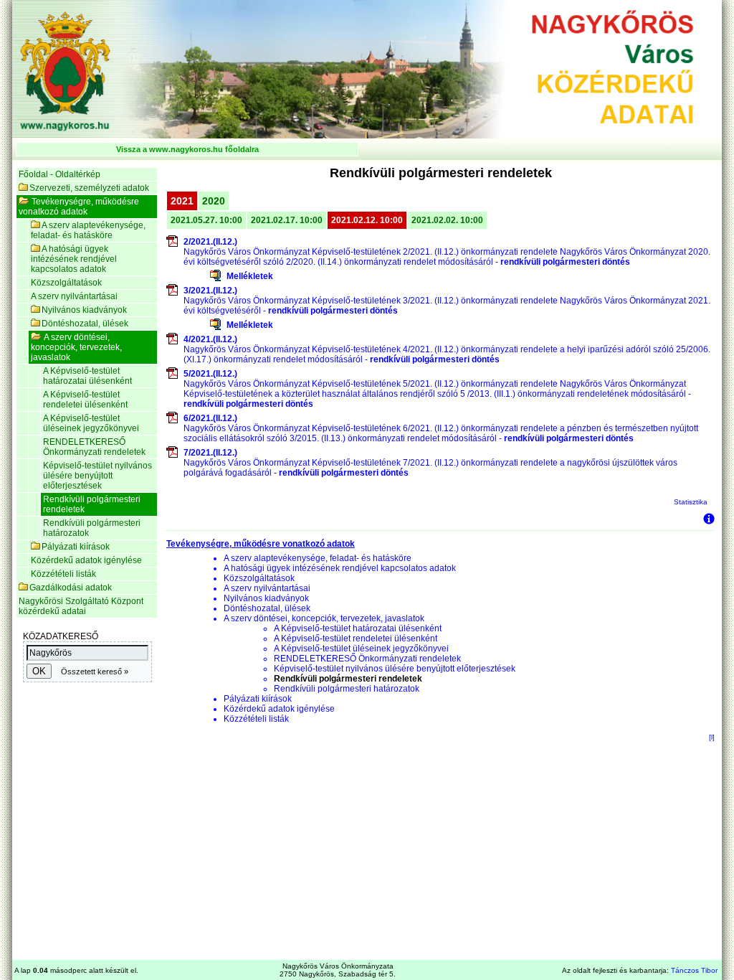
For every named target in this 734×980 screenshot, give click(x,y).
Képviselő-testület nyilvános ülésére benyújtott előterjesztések (97, 476)
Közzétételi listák (63, 574)
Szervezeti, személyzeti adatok (89, 188)
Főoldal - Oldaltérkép (59, 174)
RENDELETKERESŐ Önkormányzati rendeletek (94, 447)
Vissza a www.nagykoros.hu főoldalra (187, 149)
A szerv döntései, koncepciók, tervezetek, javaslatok (76, 347)
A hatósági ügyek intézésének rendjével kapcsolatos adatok (74, 259)
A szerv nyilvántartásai (74, 296)
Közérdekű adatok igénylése (86, 560)
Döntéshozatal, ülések (85, 324)
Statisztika (690, 502)
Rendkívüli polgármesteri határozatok (91, 528)
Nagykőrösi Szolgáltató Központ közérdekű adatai (81, 606)
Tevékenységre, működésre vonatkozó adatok (79, 207)
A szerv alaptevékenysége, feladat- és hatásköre (88, 230)
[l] (712, 737)
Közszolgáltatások (66, 283)
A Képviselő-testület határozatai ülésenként (87, 376)
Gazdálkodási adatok (70, 588)
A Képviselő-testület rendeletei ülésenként (85, 400)
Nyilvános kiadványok (84, 310)
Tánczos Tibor (694, 970)
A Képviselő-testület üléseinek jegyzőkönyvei (91, 423)
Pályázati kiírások (76, 547)
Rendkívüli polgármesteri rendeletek (91, 504)
